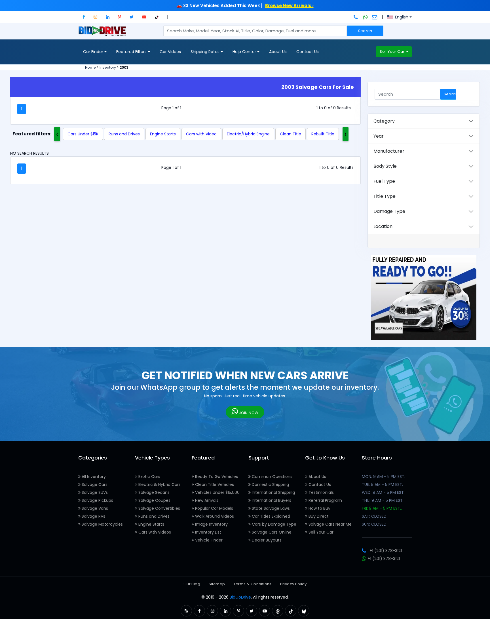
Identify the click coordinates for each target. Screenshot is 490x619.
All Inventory (93, 476)
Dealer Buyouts (266, 540)
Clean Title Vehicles (214, 484)
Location (382, 226)
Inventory (108, 67)
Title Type (384, 196)
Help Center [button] (245, 51)
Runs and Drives (124, 134)
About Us (278, 51)
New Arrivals (206, 500)
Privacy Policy (293, 584)
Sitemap (217, 584)
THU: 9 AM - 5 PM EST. (383, 500)
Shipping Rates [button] (206, 51)
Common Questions (271, 476)
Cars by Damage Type (273, 524)
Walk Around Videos (214, 516)
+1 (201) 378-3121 (385, 550)
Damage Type (389, 211)
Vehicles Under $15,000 (217, 492)
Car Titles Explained (270, 516)
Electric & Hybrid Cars (159, 484)
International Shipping (273, 492)
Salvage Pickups (97, 500)
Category (384, 121)
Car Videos (170, 51)
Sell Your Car (392, 51)
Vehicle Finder (208, 540)
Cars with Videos (154, 532)
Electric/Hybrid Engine (248, 134)
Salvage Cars (94, 484)
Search (365, 30)
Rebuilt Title (322, 134)
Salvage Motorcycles (102, 524)
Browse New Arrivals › (289, 6)
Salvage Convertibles (158, 508)
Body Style (385, 166)
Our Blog (191, 584)
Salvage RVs (93, 516)
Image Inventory (211, 524)
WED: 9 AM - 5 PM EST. (383, 492)
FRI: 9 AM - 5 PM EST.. (382, 508)
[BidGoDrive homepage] (103, 34)
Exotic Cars (148, 476)
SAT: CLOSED (374, 516)
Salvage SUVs (94, 492)
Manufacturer (388, 151)
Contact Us (307, 51)
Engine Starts (163, 134)
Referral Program (324, 500)
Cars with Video (201, 134)
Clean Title (290, 134)
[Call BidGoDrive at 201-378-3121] (356, 17)
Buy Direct (318, 516)
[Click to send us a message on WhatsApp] (365, 17)
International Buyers (271, 500)
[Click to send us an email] (374, 17)
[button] (84, 17)
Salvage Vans (94, 508)
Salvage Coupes (153, 500)
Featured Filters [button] (132, 51)
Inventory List (207, 532)
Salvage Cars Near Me (329, 524)
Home (90, 67)
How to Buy (318, 508)
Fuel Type (384, 181)
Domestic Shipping (270, 484)
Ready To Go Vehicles (216, 476)
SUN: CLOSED (374, 524)
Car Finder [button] (93, 51)
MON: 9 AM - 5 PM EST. (383, 476)
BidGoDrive (240, 597)
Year (378, 136)
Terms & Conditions (253, 584)
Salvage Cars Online (271, 532)
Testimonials (320, 492)
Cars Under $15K (82, 134)
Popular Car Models (213, 508)
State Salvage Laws (270, 508)
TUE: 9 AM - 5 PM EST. (382, 484)
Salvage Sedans (153, 492)
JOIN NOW (248, 413)
